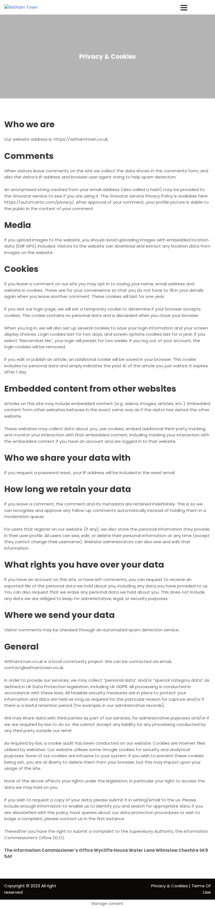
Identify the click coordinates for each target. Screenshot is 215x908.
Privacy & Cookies (169, 886)
